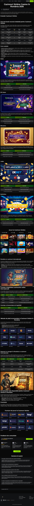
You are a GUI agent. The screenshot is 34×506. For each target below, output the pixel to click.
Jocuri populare (4, 232)
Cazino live (12, 232)
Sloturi (29, 232)
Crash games (20, 232)
